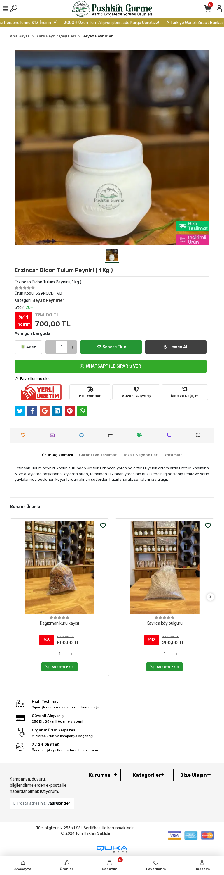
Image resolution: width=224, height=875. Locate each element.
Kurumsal (100, 775)
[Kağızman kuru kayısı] (59, 567)
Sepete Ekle (114, 347)
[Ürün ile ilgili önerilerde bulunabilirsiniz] (199, 435)
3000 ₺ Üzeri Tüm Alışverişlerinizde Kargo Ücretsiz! (98, 22)
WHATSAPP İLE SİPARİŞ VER (113, 366)
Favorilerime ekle (35, 378)
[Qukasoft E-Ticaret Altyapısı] (112, 849)
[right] (211, 597)
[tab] (57, 455)
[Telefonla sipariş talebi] (170, 435)
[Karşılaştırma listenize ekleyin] (112, 435)
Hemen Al (178, 347)
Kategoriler (147, 775)
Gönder (63, 803)
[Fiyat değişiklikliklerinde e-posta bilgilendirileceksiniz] (141, 435)
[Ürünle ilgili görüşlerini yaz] (83, 435)
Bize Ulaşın (193, 775)
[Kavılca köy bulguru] (164, 567)
